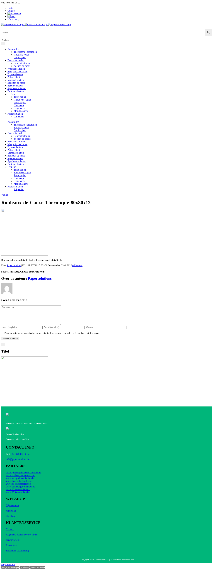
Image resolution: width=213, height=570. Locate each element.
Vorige (4, 194)
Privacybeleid (12, 540)
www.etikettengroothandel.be (20, 486)
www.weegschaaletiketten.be (20, 478)
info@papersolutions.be (17, 459)
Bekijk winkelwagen (10, 567)
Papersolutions (14, 265)
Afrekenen (24, 567)
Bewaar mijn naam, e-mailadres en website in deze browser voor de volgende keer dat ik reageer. (52, 333)
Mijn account (12, 505)
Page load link (8, 564)
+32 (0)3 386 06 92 (19, 454)
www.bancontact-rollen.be (19, 481)
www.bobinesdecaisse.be (18, 483)
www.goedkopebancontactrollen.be (23, 472)
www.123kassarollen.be (18, 492)
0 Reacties (77, 265)
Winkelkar (11, 510)
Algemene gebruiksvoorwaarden (22, 534)
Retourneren (12, 545)
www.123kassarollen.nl (18, 489)
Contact (10, 529)
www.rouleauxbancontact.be (20, 475)
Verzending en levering (17, 550)
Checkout (10, 516)
